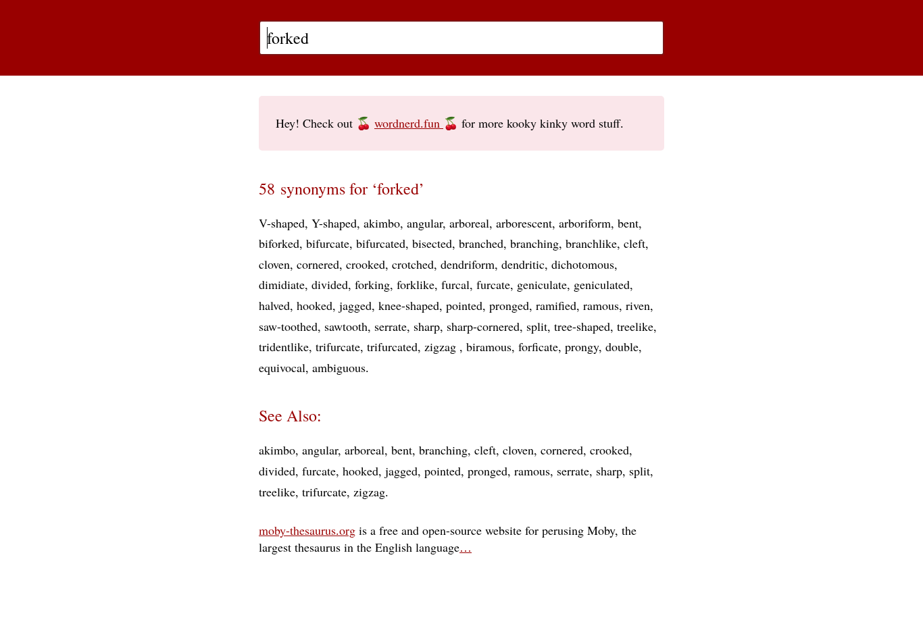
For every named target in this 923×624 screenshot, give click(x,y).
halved (274, 305)
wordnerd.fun (408, 123)
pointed (464, 305)
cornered (318, 264)
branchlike (591, 243)
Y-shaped (334, 223)
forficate (538, 346)
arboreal (469, 223)
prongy (582, 346)
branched (481, 243)
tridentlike (284, 346)
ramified (556, 305)
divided (329, 284)
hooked (314, 305)
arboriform (585, 223)
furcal (455, 284)
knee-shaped (408, 305)
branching (534, 243)
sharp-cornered (483, 326)
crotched (413, 264)
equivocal (282, 367)
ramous (601, 305)
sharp (427, 326)
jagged (355, 305)
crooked (365, 264)
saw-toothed (288, 326)
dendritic (523, 264)
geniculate (542, 284)
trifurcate (338, 346)
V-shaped (282, 223)
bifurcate (327, 243)
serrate (390, 326)
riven (638, 305)
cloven (274, 264)
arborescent (524, 223)
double (622, 346)
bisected (432, 243)
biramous (489, 346)
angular (425, 223)
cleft (634, 243)
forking (372, 284)
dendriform (468, 264)
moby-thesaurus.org (307, 530)
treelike (635, 326)
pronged (509, 305)
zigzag (441, 346)
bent (628, 223)
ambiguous (339, 367)
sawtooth (346, 326)
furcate (493, 284)
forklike (415, 284)
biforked (279, 243)
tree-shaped (582, 326)
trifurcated (392, 346)
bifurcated (380, 243)
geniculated (602, 284)
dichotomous (582, 264)
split (536, 326)
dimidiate (282, 284)
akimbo (382, 223)
